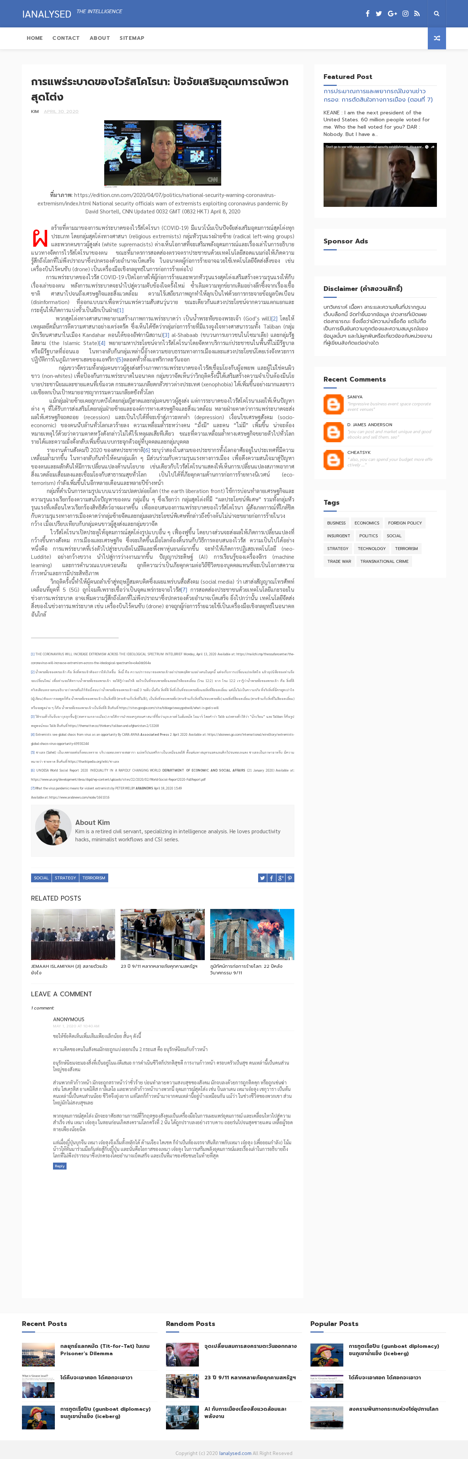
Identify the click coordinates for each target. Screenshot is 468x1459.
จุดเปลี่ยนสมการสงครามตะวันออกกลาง (250, 1346)
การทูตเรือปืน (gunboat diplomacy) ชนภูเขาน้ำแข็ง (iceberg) (105, 1412)
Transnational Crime (384, 561)
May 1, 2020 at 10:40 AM (76, 1026)
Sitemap (132, 38)
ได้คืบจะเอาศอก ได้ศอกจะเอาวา (96, 1378)
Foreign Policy (405, 523)
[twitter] (378, 13)
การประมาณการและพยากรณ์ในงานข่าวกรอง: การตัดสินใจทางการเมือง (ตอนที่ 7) (378, 95)
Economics (367, 523)
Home (35, 38)
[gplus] (392, 13)
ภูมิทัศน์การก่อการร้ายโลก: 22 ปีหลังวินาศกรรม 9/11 (246, 969)
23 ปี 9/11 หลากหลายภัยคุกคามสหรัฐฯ (159, 966)
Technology (372, 549)
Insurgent (338, 536)
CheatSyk (359, 452)
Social (41, 878)
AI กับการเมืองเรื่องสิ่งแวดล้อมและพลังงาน (245, 1412)
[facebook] (368, 13)
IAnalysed (46, 13)
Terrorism (93, 878)
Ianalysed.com (235, 1452)
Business (336, 523)
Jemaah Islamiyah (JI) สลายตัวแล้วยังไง (69, 969)
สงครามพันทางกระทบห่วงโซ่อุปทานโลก (393, 1409)
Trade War (339, 561)
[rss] (417, 13)
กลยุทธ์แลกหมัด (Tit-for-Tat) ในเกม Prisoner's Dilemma (105, 1349)
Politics (368, 536)
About (100, 38)
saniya (355, 396)
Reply (60, 1166)
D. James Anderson (369, 424)
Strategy (65, 878)
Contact (66, 38)
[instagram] (405, 13)
